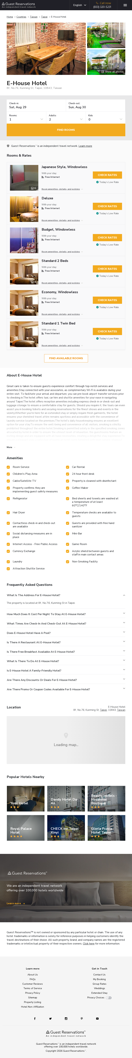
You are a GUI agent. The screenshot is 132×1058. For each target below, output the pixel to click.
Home (10, 16)
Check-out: (74, 103)
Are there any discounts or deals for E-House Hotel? (42, 680)
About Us (33, 974)
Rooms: (13, 115)
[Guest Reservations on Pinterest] (82, 1018)
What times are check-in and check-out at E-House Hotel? (46, 624)
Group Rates (99, 984)
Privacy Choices (95, 997)
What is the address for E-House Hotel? (33, 595)
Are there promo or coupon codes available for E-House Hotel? (48, 689)
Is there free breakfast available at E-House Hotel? (41, 652)
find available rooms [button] (66, 358)
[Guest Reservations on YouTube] (96, 1018)
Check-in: (14, 103)
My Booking (99, 979)
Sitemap (32, 997)
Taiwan (33, 16)
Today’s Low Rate (109, 182)
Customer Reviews (32, 984)
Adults (52, 115)
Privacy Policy (32, 993)
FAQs (33, 979)
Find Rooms (66, 130)
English (77, 5)
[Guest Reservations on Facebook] (36, 1018)
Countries (21, 16)
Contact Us (99, 974)
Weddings (99, 988)
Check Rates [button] (107, 175)
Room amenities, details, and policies (61, 189)
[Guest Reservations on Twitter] (51, 1018)
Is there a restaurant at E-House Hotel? (33, 642)
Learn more (85, 146)
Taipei (44, 16)
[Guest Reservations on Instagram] (66, 1018)
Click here (89, 944)
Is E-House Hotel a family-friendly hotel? (34, 671)
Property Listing (32, 1002)
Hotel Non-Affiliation (32, 1006)
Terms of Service (32, 988)
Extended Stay (99, 993)
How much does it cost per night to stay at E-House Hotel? (46, 614)
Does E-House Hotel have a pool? (29, 633)
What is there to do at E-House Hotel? (33, 661)
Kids (90, 115)
